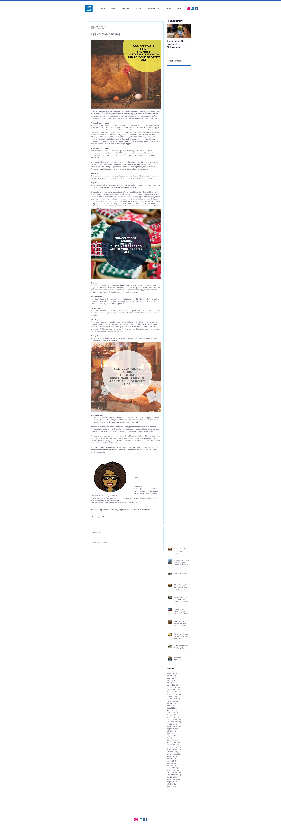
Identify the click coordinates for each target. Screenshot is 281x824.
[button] (168, 8)
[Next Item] (187, 31)
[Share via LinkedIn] (103, 517)
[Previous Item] (170, 31)
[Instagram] (188, 8)
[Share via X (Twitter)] (97, 517)
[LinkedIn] (192, 8)
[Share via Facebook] (92, 517)
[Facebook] (196, 8)
